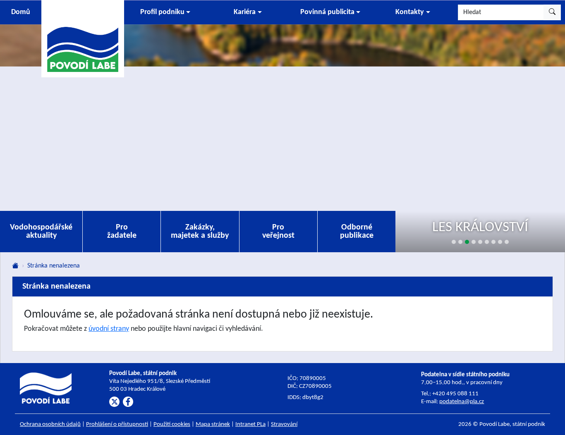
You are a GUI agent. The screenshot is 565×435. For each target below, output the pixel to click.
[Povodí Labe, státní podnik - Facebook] (128, 402)
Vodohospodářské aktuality (41, 231)
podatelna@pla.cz (461, 402)
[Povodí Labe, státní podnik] (82, 38)
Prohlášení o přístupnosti (117, 424)
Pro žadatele (121, 231)
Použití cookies (171, 424)
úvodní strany (109, 329)
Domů (20, 12)
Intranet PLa (250, 424)
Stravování (284, 424)
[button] (165, 12)
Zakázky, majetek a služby (200, 231)
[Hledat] (552, 12)
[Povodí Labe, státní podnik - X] (114, 402)
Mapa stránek (213, 424)
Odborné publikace (356, 231)
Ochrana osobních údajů (50, 424)
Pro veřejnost (278, 231)
